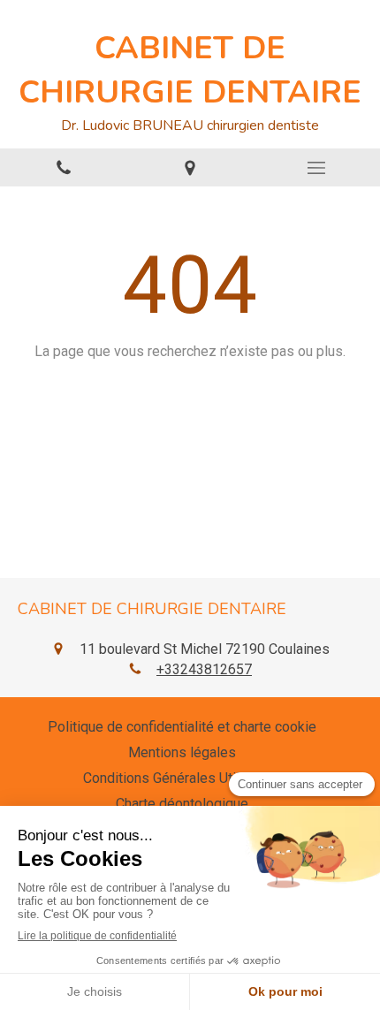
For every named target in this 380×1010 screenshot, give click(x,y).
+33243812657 (204, 669)
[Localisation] (189, 167)
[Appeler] (63, 167)
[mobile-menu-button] (317, 168)
